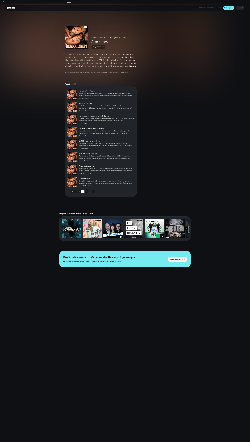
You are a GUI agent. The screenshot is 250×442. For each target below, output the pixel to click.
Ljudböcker (211, 8)
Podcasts (201, 8)
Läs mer (69, 2)
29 (93, 192)
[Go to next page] (97, 191)
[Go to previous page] (68, 191)
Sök (219, 8)
